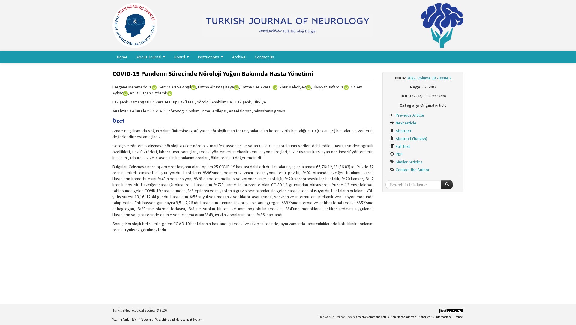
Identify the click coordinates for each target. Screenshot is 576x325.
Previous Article (409, 115)
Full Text (402, 146)
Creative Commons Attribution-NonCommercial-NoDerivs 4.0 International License (409, 317)
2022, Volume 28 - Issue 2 (429, 78)
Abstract (403, 130)
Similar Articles (408, 162)
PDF (399, 154)
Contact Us (264, 57)
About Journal (149, 57)
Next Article (405, 123)
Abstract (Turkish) (411, 138)
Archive (239, 57)
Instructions (209, 57)
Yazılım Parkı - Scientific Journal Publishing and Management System (157, 319)
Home (122, 57)
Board (180, 57)
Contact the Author (412, 169)
